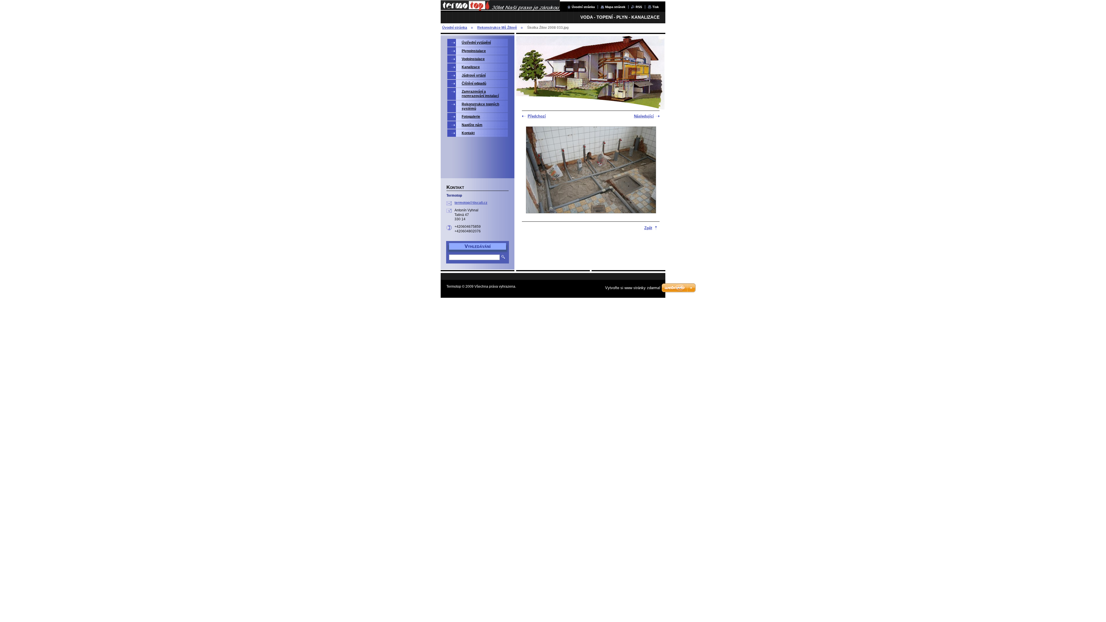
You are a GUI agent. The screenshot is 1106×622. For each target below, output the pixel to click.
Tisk (655, 7)
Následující (644, 116)
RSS (639, 7)
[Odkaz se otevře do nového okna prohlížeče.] (591, 170)
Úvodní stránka (583, 7)
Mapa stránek (615, 7)
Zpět (648, 228)
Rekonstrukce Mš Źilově (497, 27)
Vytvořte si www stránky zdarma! (632, 288)
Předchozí (537, 116)
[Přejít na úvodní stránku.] (500, 9)
